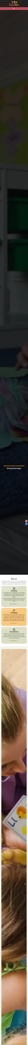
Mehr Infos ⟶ (14, 604)
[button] (14, 8)
